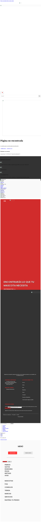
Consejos (9, 487)
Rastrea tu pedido (12, 500)
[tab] (5, 461)
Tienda (7, 490)
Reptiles (8, 473)
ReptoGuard (2, 191)
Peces (7, 471)
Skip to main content (10, 0)
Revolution (2, 189)
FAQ (6, 484)
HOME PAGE (3, 148)
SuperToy (2, 185)
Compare (4, 430)
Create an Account (3, 439)
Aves (6, 475)
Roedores (8, 469)
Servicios (8, 497)
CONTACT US (9, 148)
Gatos (7, 467)
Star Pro (1, 186)
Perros (7, 465)
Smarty (1, 187)
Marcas (8, 494)
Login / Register (5, 431)
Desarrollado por (21, 420)
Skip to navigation (3, 0)
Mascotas (9, 481)
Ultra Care (2, 182)
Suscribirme (7, 408)
